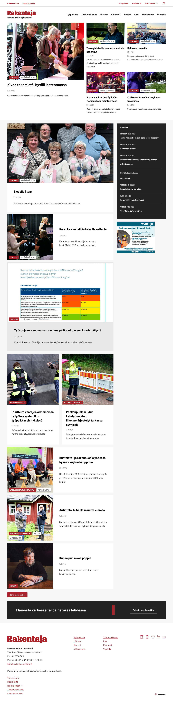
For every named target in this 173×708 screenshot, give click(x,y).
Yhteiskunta (43, 490)
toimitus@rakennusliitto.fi (19, 664)
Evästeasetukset (15, 693)
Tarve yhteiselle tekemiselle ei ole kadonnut (139, 138)
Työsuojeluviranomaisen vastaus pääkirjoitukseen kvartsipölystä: (58, 330)
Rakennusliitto (13, 3)
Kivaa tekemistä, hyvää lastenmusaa (37, 84)
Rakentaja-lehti (29, 3)
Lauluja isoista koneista (131, 189)
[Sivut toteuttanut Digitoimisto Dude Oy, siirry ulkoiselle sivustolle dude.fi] (160, 694)
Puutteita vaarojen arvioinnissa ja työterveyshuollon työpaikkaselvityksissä (33, 416)
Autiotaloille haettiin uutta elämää (82, 510)
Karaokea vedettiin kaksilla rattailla (83, 229)
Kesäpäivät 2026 (28, 77)
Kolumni (14, 319)
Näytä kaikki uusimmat (129, 173)
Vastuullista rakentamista (22, 490)
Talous (37, 534)
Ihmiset (13, 586)
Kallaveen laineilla (137, 48)
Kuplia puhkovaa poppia (75, 558)
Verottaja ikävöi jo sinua (131, 211)
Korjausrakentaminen (20, 534)
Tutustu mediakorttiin (143, 610)
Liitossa (13, 77)
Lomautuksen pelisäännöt (132, 200)
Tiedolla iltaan (23, 191)
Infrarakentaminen (73, 403)
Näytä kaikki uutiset (17, 595)
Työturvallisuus (29, 319)
